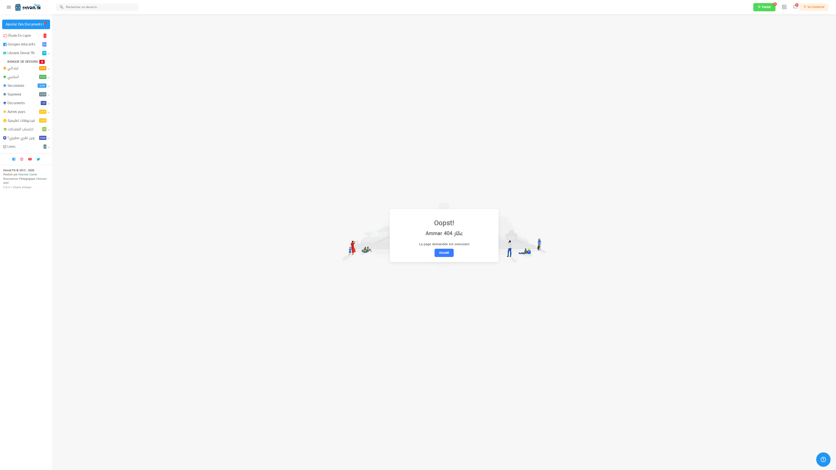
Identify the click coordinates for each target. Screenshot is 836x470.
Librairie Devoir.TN (26, 53)
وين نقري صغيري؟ (26, 137)
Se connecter (815, 7)
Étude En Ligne (27, 35)
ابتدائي (26, 68)
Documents (26, 103)
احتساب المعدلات (27, 129)
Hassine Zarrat (27, 174)
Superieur (26, 94)
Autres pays (26, 111)
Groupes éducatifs (27, 44)
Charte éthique (22, 187)
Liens (26, 146)
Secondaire (26, 85)
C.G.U (6, 187)
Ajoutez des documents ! (25, 24)
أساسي (26, 77)
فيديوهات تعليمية (27, 120)
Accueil (444, 253)
